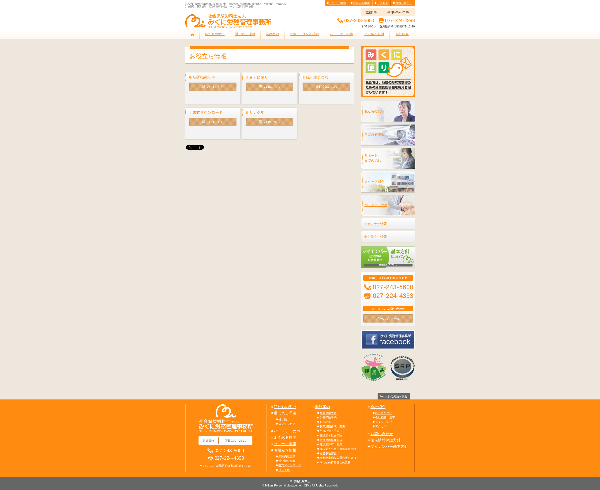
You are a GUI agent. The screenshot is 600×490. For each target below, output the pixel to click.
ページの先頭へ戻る (394, 396)
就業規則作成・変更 (332, 426)
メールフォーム (388, 318)
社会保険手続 (328, 413)
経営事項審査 (328, 453)
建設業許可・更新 (331, 444)
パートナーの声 (341, 34)
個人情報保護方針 (386, 440)
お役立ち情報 (361, 3)
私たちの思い (215, 34)
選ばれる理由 (245, 34)
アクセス (382, 3)
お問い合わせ (403, 3)
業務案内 (272, 34)
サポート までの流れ (372, 158)
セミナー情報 (337, 3)
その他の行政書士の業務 (335, 462)
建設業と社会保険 (331, 435)
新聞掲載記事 (286, 456)
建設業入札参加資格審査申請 (338, 449)
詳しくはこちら (213, 86)
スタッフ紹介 (374, 181)
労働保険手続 (328, 417)
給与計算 (325, 422)
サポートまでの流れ (304, 34)
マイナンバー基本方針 (389, 446)
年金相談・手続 (329, 431)
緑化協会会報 (286, 461)
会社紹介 (402, 34)
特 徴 (282, 419)
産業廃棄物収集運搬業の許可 (338, 458)
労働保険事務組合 (331, 440)
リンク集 (284, 470)
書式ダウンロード (289, 465)
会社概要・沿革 (385, 417)
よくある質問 (374, 34)
